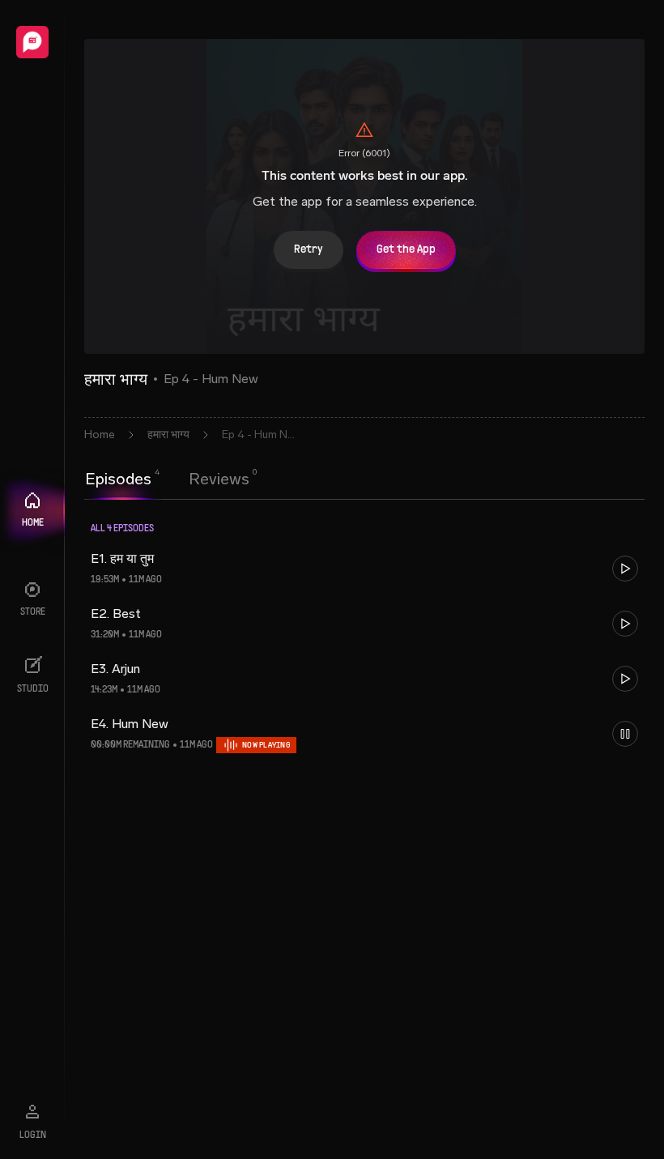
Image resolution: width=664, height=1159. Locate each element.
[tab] (118, 477)
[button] (364, 568)
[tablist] (167, 478)
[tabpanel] (364, 647)
